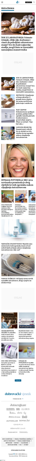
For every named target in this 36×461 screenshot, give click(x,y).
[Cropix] (18, 424)
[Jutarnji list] (18, 405)
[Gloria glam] (24, 413)
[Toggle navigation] (2, 2)
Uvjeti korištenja (7, 439)
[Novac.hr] (24, 420)
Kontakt (16, 443)
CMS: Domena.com (23, 456)
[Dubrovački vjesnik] (18, 428)
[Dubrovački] (18, 2)
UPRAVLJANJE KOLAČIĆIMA (18, 450)
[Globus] (25, 409)
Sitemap (26, 445)
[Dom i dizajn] (24, 416)
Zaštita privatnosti (9, 441)
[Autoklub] (12, 420)
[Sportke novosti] (18, 409)
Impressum (9, 443)
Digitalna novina (12, 445)
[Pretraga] (34, 2)
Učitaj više (18, 380)
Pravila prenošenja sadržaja (23, 439)
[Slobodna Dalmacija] (10, 409)
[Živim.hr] (13, 413)
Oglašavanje (24, 443)
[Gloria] (19, 413)
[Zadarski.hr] (13, 432)
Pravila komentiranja (23, 441)
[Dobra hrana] (15, 416)
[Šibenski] (23, 432)
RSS (20, 445)
